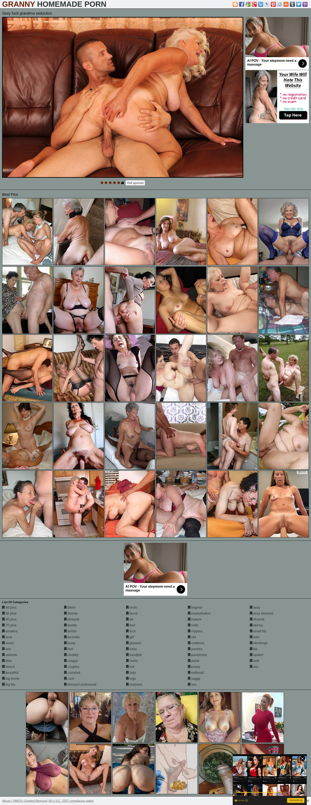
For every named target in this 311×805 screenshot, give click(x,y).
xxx (255, 667)
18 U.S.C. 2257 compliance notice (71, 800)
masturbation (200, 613)
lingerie (196, 607)
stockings (259, 643)
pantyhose (198, 655)
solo (256, 637)
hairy (133, 649)
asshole (11, 655)
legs (132, 678)
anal (8, 637)
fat (131, 619)
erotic (133, 607)
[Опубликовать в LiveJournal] (267, 4)
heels (133, 661)
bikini (71, 607)
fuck (132, 631)
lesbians (135, 684)
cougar (72, 661)
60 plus (11, 619)
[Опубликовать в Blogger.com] (235, 4)
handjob (135, 655)
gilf (131, 637)
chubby (72, 655)
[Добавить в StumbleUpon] (286, 4)
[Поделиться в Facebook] (241, 4)
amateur (11, 631)
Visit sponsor (135, 183)
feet (132, 625)
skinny (257, 625)
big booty (12, 678)
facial (133, 613)
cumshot (73, 672)
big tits (10, 684)
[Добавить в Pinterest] (273, 4)
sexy (256, 607)
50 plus (11, 613)
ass (8, 649)
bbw (8, 661)
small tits (259, 631)
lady (132, 672)
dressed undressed (81, 684)
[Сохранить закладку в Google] (247, 4)
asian (9, 643)
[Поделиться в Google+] (254, 4)
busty (71, 643)
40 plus (11, 607)
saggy (195, 678)
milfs (194, 625)
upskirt (257, 655)
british (72, 631)
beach (10, 667)
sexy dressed (262, 613)
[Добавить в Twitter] (298, 4)
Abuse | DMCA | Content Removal (24, 800)
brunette (73, 637)
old (193, 637)
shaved (258, 619)
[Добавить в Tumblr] (292, 4)
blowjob (73, 619)
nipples (196, 631)
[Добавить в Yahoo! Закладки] (305, 4)
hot (131, 667)
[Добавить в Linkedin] (260, 4)
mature (196, 619)
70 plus (11, 625)
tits (254, 649)
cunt (70, 678)
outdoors (197, 643)
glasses (135, 643)
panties (196, 649)
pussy (195, 667)
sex (193, 684)
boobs (72, 625)
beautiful (11, 672)
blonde (72, 613)
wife (255, 661)
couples (73, 667)
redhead (197, 672)
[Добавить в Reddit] (279, 4)
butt (70, 649)
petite (195, 661)
